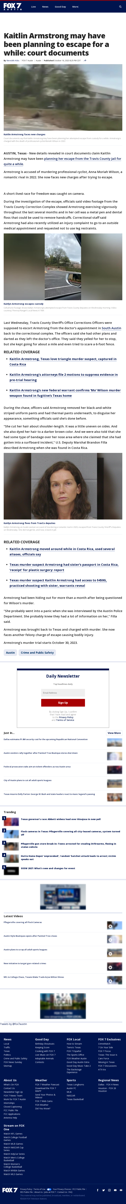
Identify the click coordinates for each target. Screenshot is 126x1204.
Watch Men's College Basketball (14, 1159)
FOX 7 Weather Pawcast (47, 1084)
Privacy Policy (66, 717)
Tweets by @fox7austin (13, 1024)
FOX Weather (41, 1104)
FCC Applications (12, 1114)
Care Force (103, 1058)
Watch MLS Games (13, 1174)
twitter (103, 1190)
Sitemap (8, 1065)
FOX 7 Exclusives (109, 1039)
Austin (38, 60)
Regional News (108, 1080)
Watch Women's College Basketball (13, 1165)
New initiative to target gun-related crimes (25, 963)
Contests (39, 1062)
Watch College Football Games (15, 1139)
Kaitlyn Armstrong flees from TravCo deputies (29, 523)
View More (114, 733)
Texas (7, 1051)
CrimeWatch (104, 1043)
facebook (97, 1190)
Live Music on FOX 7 (45, 1054)
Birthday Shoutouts (44, 1043)
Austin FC (71, 1088)
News (7, 1039)
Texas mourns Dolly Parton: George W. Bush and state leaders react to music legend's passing (49, 794)
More (75, 6)
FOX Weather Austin (77, 1058)
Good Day (42, 1039)
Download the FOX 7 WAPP (45, 1089)
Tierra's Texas (74, 1047)
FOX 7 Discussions (107, 1065)
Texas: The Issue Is (107, 1054)
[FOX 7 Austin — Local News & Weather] (14, 6)
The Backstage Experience (74, 1071)
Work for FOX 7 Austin (15, 1099)
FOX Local (73, 1039)
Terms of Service (65, 720)
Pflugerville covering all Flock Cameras (23, 922)
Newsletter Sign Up (13, 1091)
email (121, 1190)
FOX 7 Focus (104, 1051)
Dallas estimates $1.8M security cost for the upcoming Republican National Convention (46, 739)
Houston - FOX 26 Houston (107, 1089)
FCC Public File (11, 1110)
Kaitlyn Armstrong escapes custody (23, 303)
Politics (7, 1054)
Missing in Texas (106, 1062)
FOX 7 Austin (27, 60)
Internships (9, 1102)
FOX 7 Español (74, 1051)
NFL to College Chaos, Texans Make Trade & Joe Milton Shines (34, 977)
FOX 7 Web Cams (44, 1101)
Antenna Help (10, 1117)
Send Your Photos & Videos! (45, 1096)
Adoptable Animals (44, 1058)
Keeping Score (42, 1047)
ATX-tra (102, 1069)
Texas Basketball (75, 1099)
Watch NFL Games (13, 1133)
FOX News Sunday (13, 1062)
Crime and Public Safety (37, 652)
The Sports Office (75, 1054)
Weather (41, 1080)
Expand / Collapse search (120, 6)
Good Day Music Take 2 (79, 1065)
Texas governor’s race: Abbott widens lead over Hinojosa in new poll (61, 819)
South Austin (111, 328)
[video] (114, 925)
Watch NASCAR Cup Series (14, 1149)
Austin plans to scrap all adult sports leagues (25, 949)
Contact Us (9, 1088)
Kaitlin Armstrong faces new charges (24, 134)
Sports (71, 1080)
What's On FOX (11, 1084)
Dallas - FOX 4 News (108, 1084)
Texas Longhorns (75, 1084)
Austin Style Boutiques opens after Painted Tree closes (30, 936)
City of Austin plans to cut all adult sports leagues (27, 780)
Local (6, 1043)
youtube (115, 1190)
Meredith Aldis (13, 60)
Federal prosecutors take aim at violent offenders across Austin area (37, 766)
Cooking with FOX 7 (45, 1051)
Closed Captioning (13, 1106)
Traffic (7, 1047)
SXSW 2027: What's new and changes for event (48, 868)
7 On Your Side (105, 1047)
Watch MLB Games (13, 1143)
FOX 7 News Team (13, 1095)
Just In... (9, 733)
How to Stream (74, 1043)
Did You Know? (42, 1108)
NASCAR (71, 1095)
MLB (69, 1091)
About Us (10, 1080)
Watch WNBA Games (14, 1170)
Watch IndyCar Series (14, 1153)
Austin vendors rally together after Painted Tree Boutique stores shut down (41, 753)
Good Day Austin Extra (78, 1062)
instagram (109, 1190)
